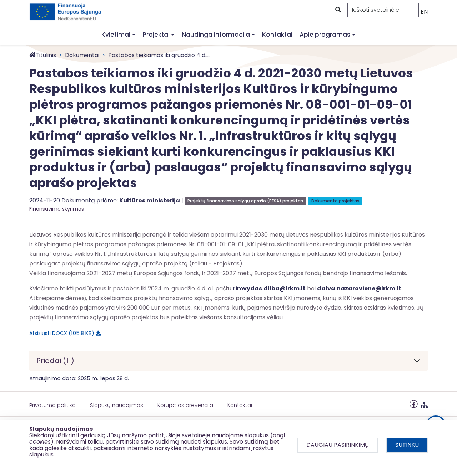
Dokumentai (82, 55)
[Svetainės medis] (424, 403)
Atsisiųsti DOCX (60, 333)
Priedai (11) (55, 361)
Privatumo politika (52, 405)
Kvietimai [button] (115, 34)
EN (424, 11)
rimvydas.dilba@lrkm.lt (269, 288)
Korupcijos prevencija (185, 405)
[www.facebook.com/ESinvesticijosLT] (414, 403)
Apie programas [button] (325, 34)
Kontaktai (277, 34)
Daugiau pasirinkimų (337, 445)
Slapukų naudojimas (116, 405)
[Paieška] (337, 10)
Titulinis (46, 55)
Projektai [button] (156, 34)
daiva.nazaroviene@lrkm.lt (359, 288)
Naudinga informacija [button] (216, 34)
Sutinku (407, 445)
